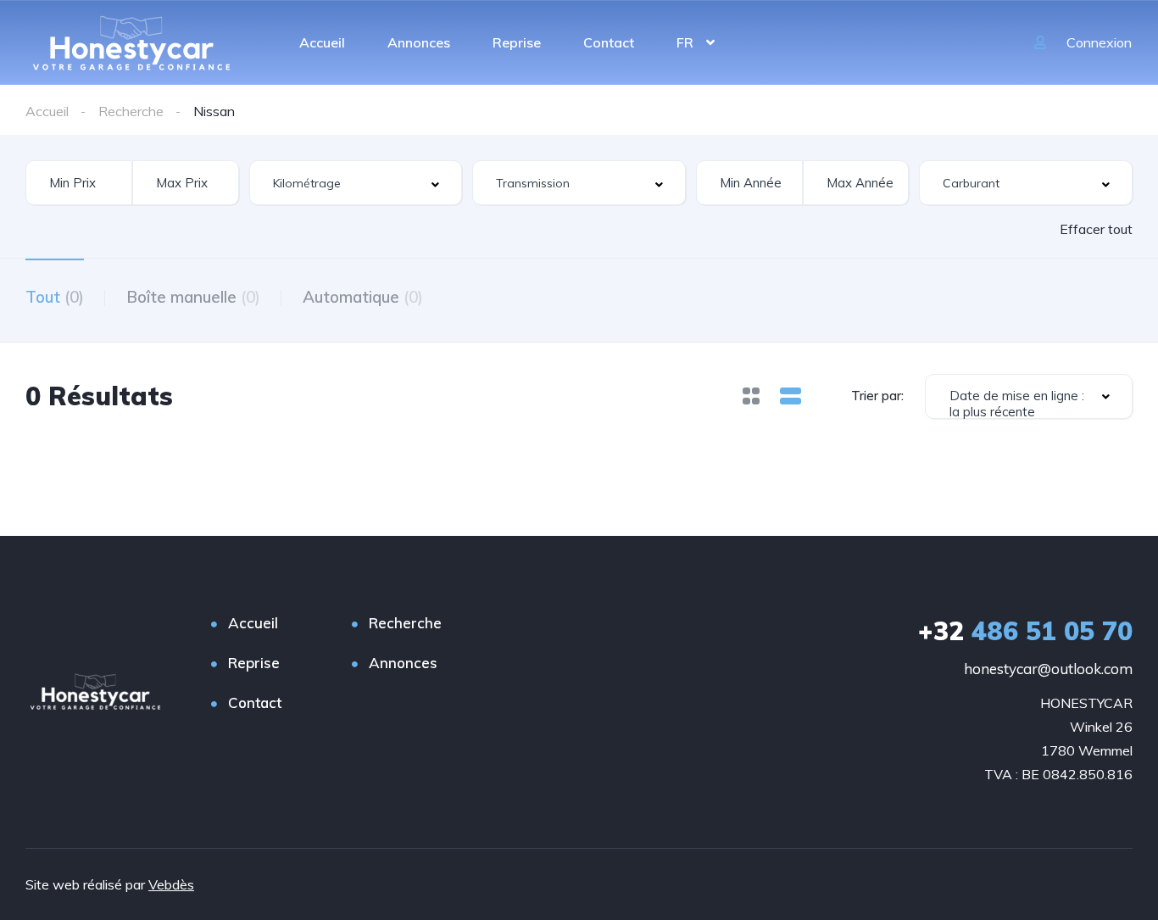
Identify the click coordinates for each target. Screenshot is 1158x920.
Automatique (363, 297)
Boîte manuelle (193, 297)
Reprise (517, 42)
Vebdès (171, 884)
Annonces (418, 42)
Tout (54, 297)
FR (684, 42)
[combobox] (356, 182)
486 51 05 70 (1025, 631)
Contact (608, 42)
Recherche (405, 623)
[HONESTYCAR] (131, 42)
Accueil (322, 42)
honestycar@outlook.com (1048, 668)
